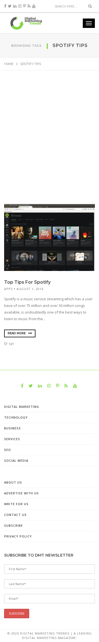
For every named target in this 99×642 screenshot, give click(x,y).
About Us (13, 482)
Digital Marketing (21, 406)
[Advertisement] (49, 142)
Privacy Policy (18, 536)
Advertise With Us (21, 493)
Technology (16, 417)
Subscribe (13, 525)
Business (12, 428)
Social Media (16, 460)
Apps (8, 289)
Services (12, 439)
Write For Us (16, 504)
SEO (7, 450)
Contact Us (15, 515)
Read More (17, 333)
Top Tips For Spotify (27, 282)
